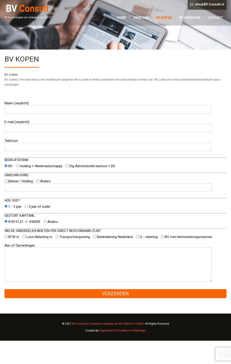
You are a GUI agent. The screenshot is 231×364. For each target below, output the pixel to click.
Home (121, 17)
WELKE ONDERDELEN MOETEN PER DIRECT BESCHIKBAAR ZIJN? (53, 231)
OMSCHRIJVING (16, 175)
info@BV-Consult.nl (209, 4)
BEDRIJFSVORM (16, 160)
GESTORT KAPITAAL (20, 216)
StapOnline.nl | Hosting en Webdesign (122, 330)
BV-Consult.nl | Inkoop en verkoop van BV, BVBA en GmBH (108, 323)
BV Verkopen (189, 17)
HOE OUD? (12, 200)
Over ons (141, 17)
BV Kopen (164, 17)
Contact (215, 17)
